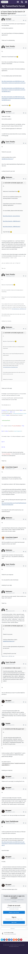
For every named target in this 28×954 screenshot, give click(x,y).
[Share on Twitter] (2, 940)
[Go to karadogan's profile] (3, 19)
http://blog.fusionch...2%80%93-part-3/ (11, 226)
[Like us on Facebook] (12, 949)
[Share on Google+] (7, 940)
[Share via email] (19, 940)
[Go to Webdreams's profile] (3, 178)
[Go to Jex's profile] (3, 610)
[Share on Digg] (9, 940)
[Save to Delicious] (11, 940)
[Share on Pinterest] (21, 940)
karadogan (4, 15)
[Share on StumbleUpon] (16, 940)
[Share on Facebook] (4, 940)
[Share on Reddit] (14, 940)
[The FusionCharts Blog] (9, 949)
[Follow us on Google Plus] (19, 949)
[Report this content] (23, 20)
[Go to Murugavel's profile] (3, 701)
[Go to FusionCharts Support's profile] (3, 467)
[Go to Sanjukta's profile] (3, 724)
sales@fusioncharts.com (7, 158)
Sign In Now (14, 922)
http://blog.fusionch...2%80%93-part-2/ (11, 221)
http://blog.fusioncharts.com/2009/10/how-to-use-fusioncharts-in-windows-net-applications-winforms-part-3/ (13, 843)
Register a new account (14, 912)
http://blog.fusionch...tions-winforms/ (11, 216)
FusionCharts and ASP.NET (20, 15)
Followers (12, 928)
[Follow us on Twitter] (16, 949)
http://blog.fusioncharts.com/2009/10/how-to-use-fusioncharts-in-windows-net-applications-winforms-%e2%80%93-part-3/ (13, 98)
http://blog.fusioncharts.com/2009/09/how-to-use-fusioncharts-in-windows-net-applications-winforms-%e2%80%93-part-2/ (13, 90)
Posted (10, 20)
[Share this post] (25, 20)
